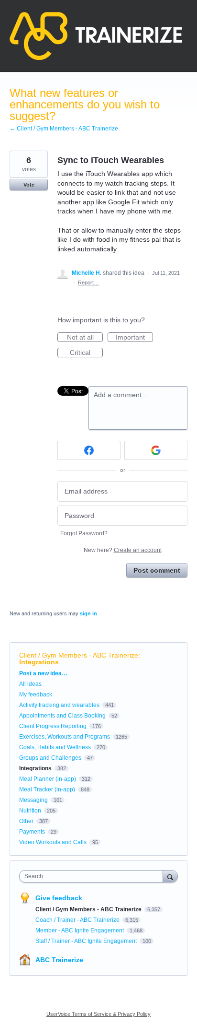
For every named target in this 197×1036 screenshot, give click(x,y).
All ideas (30, 684)
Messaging (33, 800)
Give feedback (58, 898)
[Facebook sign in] (88, 450)
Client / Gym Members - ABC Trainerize (78, 655)
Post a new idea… (43, 673)
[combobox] (93, 876)
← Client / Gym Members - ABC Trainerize (64, 128)
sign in (88, 613)
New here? (123, 550)
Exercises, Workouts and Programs (64, 736)
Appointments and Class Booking (62, 715)
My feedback (35, 694)
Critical (86, 353)
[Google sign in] (155, 450)
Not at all (85, 337)
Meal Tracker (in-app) (47, 789)
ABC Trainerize (59, 960)
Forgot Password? (84, 533)
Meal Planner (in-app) (47, 779)
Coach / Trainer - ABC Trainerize (78, 920)
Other (26, 821)
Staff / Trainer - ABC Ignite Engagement (86, 941)
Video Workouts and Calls (53, 842)
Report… (88, 282)
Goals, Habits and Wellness (55, 747)
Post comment (156, 570)
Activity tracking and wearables (59, 705)
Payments (32, 831)
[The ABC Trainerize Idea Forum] (96, 36)
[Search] (170, 876)
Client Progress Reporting (53, 726)
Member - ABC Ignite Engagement (80, 930)
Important (134, 337)
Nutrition (30, 810)
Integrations (39, 662)
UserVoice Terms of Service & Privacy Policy (98, 1014)
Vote (28, 185)
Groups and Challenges (50, 757)
